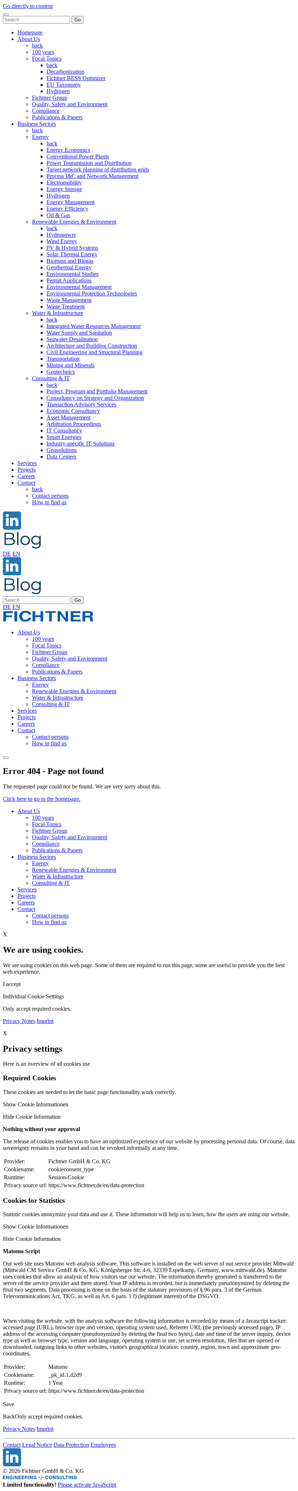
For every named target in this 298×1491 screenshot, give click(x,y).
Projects (26, 470)
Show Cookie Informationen (35, 1104)
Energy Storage (64, 189)
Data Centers (61, 456)
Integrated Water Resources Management (94, 326)
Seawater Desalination (72, 339)
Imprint (45, 1021)
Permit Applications (69, 280)
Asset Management (68, 417)
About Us (28, 39)
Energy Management (70, 202)
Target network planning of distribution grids (98, 169)
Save (8, 1404)
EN (16, 554)
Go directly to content (28, 6)
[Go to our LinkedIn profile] (12, 528)
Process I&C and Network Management (92, 176)
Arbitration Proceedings (74, 424)
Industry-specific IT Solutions (80, 443)
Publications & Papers (57, 117)
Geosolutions (62, 450)
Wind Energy (62, 241)
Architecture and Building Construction (92, 346)
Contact (26, 483)
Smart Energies (64, 437)
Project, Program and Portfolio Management (97, 391)
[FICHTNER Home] (48, 620)
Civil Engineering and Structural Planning (94, 352)
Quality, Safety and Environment (69, 104)
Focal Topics (46, 58)
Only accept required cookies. (49, 1416)
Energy (40, 137)
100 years (43, 52)
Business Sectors (36, 124)
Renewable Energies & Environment (74, 222)
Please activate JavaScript (87, 1485)
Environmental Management (79, 287)
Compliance (46, 111)
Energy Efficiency (67, 209)
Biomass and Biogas (70, 261)
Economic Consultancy (73, 411)
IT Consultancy (64, 430)
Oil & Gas (58, 215)
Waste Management (69, 300)
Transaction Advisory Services (81, 404)
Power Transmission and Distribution (89, 163)
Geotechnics (61, 372)
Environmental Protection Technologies (92, 293)
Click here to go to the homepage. (41, 799)
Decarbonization (65, 72)
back (37, 45)
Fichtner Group (49, 98)
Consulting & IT (51, 378)
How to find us (49, 502)
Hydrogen (58, 91)
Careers (26, 476)
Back (9, 1416)
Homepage (30, 32)
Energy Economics (68, 150)
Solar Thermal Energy (72, 254)
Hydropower (61, 235)
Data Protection (71, 1445)
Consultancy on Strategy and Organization (95, 398)
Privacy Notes (19, 1021)
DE (7, 554)
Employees (103, 1445)
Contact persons (50, 496)
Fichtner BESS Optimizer (76, 78)
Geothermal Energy (69, 267)
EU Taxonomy (64, 85)
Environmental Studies (72, 274)
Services (27, 463)
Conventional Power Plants (78, 156)
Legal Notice (37, 1445)
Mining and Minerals (70, 365)
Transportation (63, 359)
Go (77, 19)
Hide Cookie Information (32, 1117)
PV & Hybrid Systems (72, 248)
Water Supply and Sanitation (79, 333)
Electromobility (64, 182)
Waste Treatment (66, 306)
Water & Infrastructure (57, 313)
